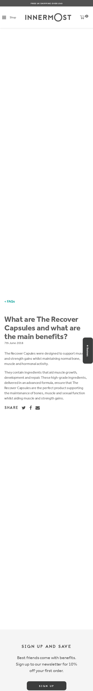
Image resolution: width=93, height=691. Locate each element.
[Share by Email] (37, 407)
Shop (13, 17)
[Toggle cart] (82, 18)
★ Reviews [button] (87, 350)
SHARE (11, 408)
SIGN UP (46, 686)
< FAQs (9, 301)
